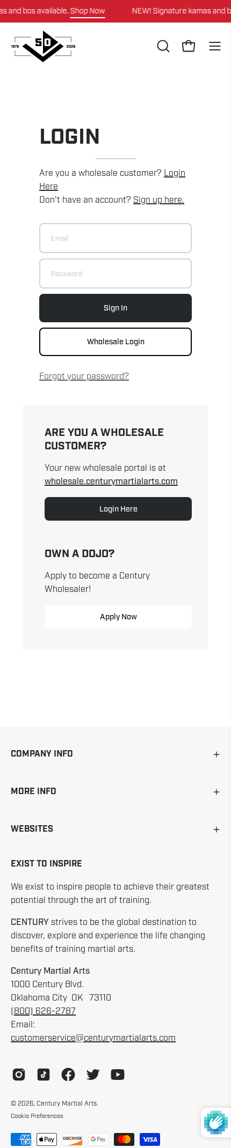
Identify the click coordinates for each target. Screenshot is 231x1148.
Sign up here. (158, 200)
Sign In (115, 308)
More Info (33, 791)
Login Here (118, 509)
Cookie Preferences (37, 1116)
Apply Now (118, 616)
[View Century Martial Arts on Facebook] (68, 1074)
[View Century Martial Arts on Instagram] (19, 1074)
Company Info (42, 754)
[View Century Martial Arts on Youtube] (118, 1074)
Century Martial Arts (67, 1103)
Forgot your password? (84, 376)
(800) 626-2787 (43, 1011)
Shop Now (87, 11)
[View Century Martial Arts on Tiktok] (43, 1074)
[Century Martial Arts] (43, 46)
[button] (162, 46)
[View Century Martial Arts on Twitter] (93, 1074)
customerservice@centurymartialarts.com (93, 1038)
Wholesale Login (116, 341)
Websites (32, 829)
